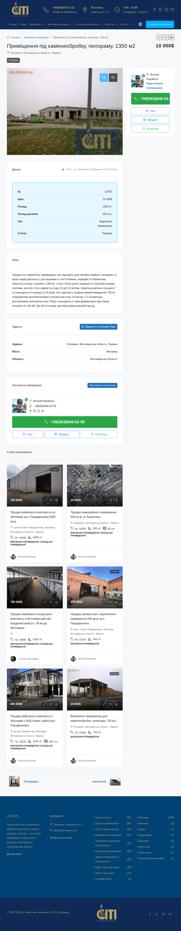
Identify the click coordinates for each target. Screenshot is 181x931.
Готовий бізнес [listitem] (103, 878)
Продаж (13, 60)
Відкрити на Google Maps (100, 326)
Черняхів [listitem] (143, 823)
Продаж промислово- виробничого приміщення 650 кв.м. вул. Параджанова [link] (93, 619)
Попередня (31, 781)
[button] (159, 37)
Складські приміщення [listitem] (108, 851)
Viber (29, 434)
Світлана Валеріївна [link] (28, 659)
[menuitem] (140, 24)
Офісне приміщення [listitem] (107, 823)
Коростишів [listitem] (144, 852)
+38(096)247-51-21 (63, 7)
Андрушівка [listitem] (144, 835)
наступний (99, 781)
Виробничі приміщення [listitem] (108, 835)
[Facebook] (151, 914)
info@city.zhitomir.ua (64, 11)
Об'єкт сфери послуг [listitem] (107, 829)
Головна (12, 24)
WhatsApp (100, 434)
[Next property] (115, 781)
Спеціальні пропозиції (87, 24)
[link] (35, 486)
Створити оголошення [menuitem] (160, 24)
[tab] (104, 77)
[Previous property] (14, 781)
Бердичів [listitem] (143, 840)
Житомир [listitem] (143, 817)
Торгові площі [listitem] (103, 817)
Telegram (63, 434)
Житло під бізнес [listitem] (105, 873)
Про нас (125, 24)
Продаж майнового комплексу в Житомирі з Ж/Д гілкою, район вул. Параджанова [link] (33, 721)
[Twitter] (157, 914)
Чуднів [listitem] (141, 829)
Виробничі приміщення (36, 37)
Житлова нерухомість (58, 24)
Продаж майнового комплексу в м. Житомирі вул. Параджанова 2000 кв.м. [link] (33, 517)
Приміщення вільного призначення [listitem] (107, 843)
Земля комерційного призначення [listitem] (107, 859)
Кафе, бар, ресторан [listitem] (107, 867)
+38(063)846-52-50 (45, 405)
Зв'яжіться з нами (61, 837)
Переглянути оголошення (102, 385)
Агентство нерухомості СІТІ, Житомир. (47, 912)
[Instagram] (164, 914)
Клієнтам (109, 24)
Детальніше (14, 853)
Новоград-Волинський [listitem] (151, 858)
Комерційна (35, 24)
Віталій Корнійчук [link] (27, 557)
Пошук (23, 24)
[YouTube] (171, 914)
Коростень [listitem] (144, 846)
